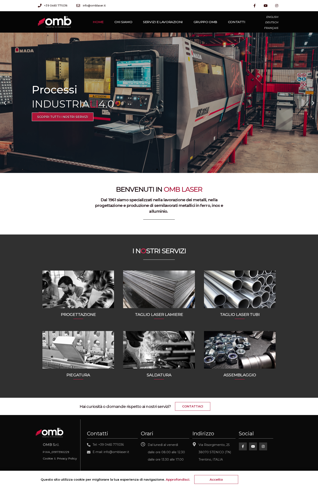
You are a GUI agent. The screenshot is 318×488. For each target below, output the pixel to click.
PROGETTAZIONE (78, 314)
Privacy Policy (67, 458)
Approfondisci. (178, 479)
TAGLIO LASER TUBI (240, 314)
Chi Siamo (123, 22)
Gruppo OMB (205, 22)
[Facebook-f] (254, 5)
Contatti (236, 22)
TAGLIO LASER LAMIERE (159, 314)
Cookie (48, 458)
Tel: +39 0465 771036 (108, 445)
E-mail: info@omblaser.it (111, 452)
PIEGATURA (78, 374)
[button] (153, 169)
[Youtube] (265, 5)
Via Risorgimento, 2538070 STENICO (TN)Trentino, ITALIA (215, 452)
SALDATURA (159, 374)
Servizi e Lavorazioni (163, 22)
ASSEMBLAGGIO (239, 374)
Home (98, 22)
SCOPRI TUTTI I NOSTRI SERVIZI (68, 117)
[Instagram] (276, 5)
